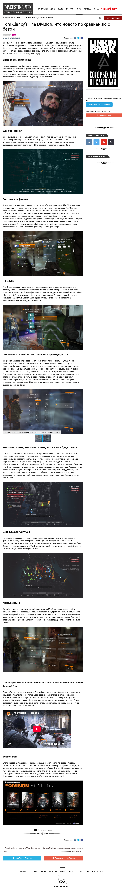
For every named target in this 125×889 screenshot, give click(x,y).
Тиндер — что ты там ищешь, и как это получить (33, 18)
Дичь (52, 9)
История (70, 9)
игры (14, 35)
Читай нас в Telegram (23, 858)
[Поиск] (99, 18)
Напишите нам (113, 18)
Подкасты (43, 9)
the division (7, 35)
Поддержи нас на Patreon (65, 858)
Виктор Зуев (7, 38)
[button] (81, 391)
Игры (79, 9)
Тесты (60, 9)
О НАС (96, 9)
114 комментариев (45, 830)
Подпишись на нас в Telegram (99, 104)
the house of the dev (109, 8)
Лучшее (87, 9)
